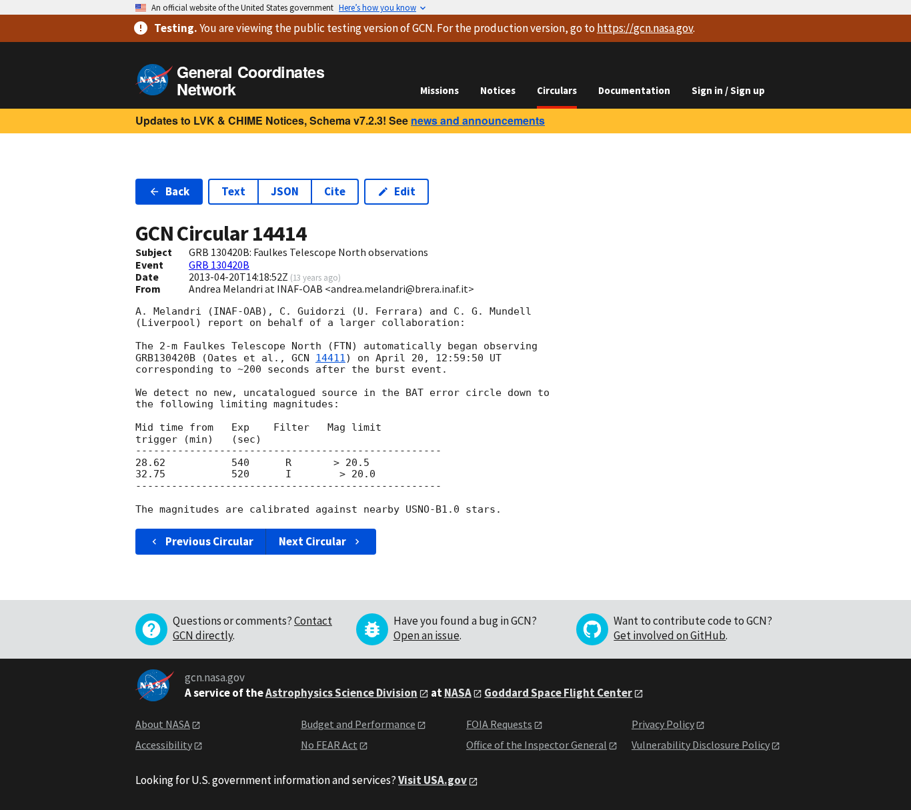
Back (177, 191)
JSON (285, 191)
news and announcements (478, 120)
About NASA (162, 724)
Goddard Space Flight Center (558, 692)
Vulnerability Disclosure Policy (701, 744)
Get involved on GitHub (670, 635)
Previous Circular (209, 541)
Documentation (634, 90)
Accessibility (163, 744)
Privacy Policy (663, 724)
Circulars (557, 90)
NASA (458, 692)
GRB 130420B (219, 264)
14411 (330, 358)
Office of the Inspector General (536, 744)
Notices (498, 90)
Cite (334, 191)
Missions (439, 90)
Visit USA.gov (432, 780)
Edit (404, 191)
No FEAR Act (329, 744)
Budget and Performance (358, 724)
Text (233, 191)
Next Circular (312, 541)
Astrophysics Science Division (341, 692)
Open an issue (426, 635)
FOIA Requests (499, 724)
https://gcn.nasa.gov (645, 28)
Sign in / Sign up (728, 90)
